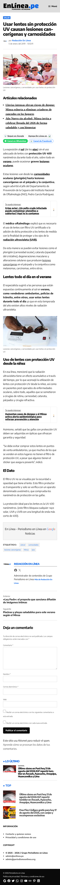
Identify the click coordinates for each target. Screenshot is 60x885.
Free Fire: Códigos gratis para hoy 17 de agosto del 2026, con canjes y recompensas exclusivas (38, 812)
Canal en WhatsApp (16, 141)
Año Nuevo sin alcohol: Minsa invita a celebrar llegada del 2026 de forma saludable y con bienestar (28, 123)
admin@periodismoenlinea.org (20, 859)
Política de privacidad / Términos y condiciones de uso (23, 876)
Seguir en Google (15, 136)
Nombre (7, 674)
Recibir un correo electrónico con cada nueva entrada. (26, 723)
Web (5, 699)
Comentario (8, 645)
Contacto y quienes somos (18, 834)
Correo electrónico (10, 687)
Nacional (21, 766)
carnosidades (42, 174)
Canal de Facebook (42, 141)
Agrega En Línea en (38, 136)
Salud (7, 18)
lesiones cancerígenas (12, 550)
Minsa (26, 550)
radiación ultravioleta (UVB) (19, 239)
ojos (35, 149)
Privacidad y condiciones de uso (21, 837)
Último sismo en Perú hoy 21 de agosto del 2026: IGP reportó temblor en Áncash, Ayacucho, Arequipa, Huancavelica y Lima (37, 772)
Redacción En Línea (21, 40)
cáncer (22, 545)
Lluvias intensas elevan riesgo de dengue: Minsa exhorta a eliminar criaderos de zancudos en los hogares (30, 109)
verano (7, 161)
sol (22, 149)
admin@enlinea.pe (15, 856)
